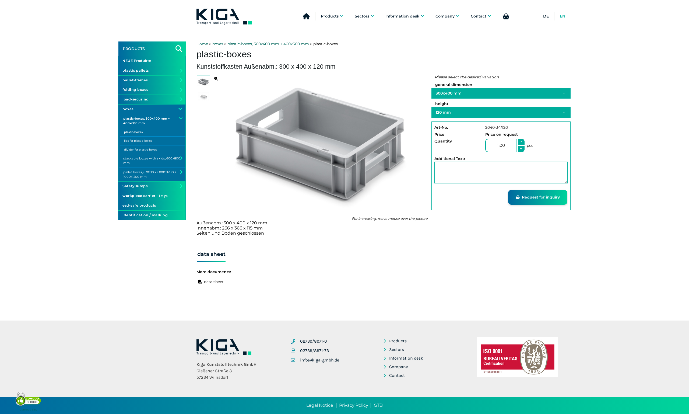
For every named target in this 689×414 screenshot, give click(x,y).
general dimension (453, 84)
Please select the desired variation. (467, 77)
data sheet (214, 281)
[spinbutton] (500, 145)
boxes (217, 43)
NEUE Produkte (136, 61)
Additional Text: (449, 158)
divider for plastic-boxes (140, 149)
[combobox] (501, 93)
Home (202, 43)
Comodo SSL (28, 409)
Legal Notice (319, 405)
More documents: (213, 271)
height (441, 103)
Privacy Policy (353, 405)
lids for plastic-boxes (138, 140)
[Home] (224, 17)
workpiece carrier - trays (145, 196)
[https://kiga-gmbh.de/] (223, 353)
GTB (378, 405)
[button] (521, 142)
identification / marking (145, 215)
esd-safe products (139, 205)
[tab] (211, 255)
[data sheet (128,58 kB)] (200, 281)
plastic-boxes (133, 132)
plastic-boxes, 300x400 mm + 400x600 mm (268, 43)
